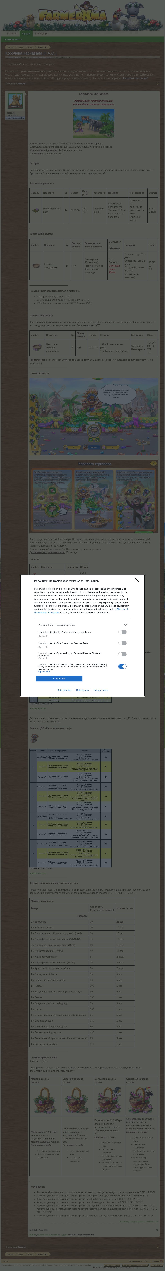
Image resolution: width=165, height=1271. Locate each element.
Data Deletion (64, 690)
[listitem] (82, 625)
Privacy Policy (101, 690)
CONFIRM (59, 678)
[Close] (138, 581)
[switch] (122, 632)
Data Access (82, 690)
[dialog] (82, 635)
